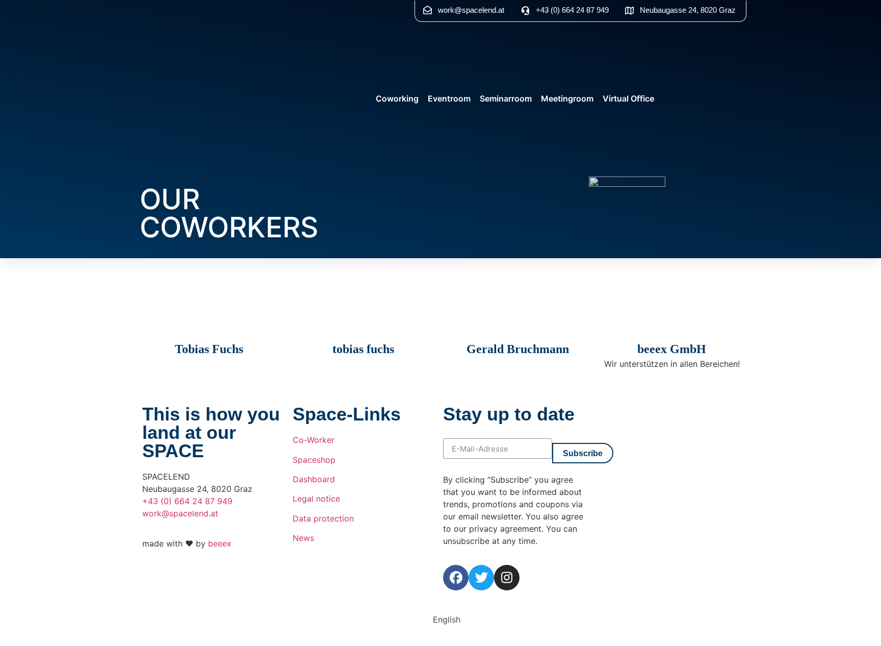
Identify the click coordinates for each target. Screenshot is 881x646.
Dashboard (314, 479)
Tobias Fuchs (209, 349)
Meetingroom (567, 98)
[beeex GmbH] (671, 331)
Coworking (397, 98)
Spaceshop (314, 460)
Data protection (323, 518)
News (303, 538)
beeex (219, 543)
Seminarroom (506, 98)
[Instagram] (507, 577)
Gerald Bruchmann (518, 349)
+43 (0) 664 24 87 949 (187, 501)
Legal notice (316, 498)
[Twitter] (481, 577)
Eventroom (449, 98)
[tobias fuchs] (363, 331)
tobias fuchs (363, 349)
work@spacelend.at (180, 513)
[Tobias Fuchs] (209, 331)
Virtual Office (628, 98)
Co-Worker (313, 440)
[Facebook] (456, 577)
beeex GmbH (671, 349)
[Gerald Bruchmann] (517, 331)
